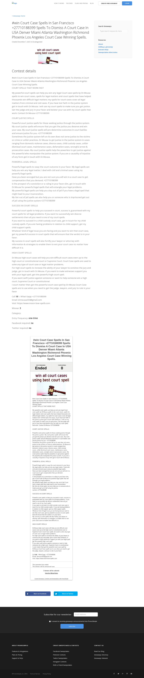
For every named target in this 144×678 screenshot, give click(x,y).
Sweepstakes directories (107, 52)
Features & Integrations (20, 651)
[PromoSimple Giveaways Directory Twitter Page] (118, 674)
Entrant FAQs (103, 50)
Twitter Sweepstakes (60, 658)
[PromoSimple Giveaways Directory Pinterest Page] (127, 674)
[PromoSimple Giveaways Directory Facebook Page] (114, 674)
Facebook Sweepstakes (61, 651)
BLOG (92, 3)
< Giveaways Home (18, 16)
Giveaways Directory (101, 655)
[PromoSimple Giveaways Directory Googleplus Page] (122, 674)
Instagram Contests (60, 662)
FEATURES (69, 3)
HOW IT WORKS (59, 3)
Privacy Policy (47, 674)
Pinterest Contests (59, 655)
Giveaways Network (101, 658)
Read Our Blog (99, 651)
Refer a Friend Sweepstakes (62, 665)
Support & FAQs (17, 658)
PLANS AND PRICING (81, 3)
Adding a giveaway (105, 47)
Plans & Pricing (17, 655)
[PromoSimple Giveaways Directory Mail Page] (131, 674)
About (100, 44)
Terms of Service (35, 674)
